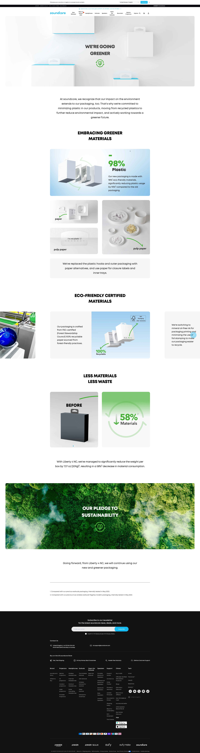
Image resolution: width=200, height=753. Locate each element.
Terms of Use (99, 634)
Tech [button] (129, 668)
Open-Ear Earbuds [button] (91, 669)
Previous (49, 420)
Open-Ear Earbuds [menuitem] (112, 13)
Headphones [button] (73, 668)
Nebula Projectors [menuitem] (128, 13)
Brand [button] (52, 668)
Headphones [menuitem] (88, 13)
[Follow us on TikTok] (147, 691)
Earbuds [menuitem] (97, 13)
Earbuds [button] (82, 668)
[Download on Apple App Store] (121, 726)
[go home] (58, 12)
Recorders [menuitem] (120, 13)
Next (99, 420)
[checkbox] (86, 634)
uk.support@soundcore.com (101, 645)
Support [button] (109, 668)
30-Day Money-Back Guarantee (86, 660)
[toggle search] (139, 13)
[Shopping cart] (144, 13)
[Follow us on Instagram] (130, 691)
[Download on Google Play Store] (121, 723)
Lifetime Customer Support (142, 660)
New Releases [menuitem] (73, 13)
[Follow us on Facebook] (134, 691)
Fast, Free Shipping (58, 660)
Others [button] (118, 668)
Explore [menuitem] (136, 13)
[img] (80, 734)
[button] (129, 2)
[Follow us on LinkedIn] (143, 691)
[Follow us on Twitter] (139, 691)
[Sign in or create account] (148, 13)
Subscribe (121, 629)
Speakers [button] (100, 668)
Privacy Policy (110, 634)
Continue (144, 2)
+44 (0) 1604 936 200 (69, 645)
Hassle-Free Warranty (114, 660)
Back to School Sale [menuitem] (81, 13)
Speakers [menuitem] (104, 13)
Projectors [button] (62, 668)
